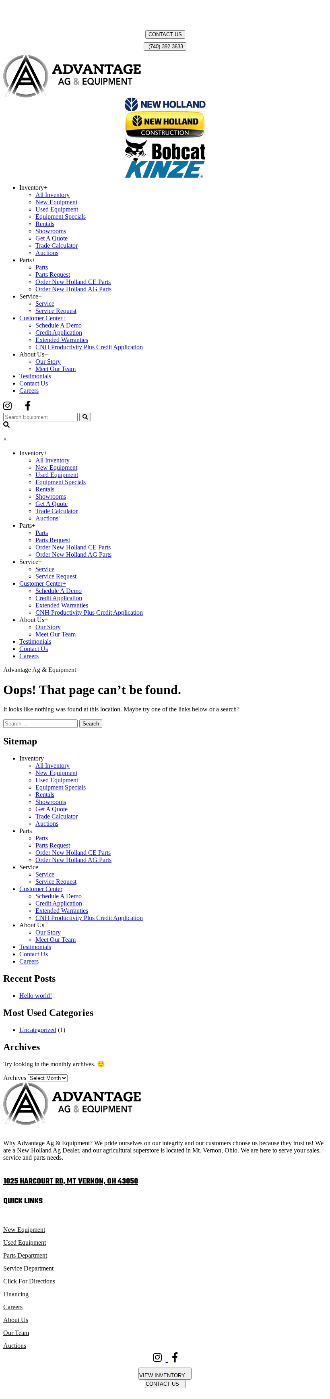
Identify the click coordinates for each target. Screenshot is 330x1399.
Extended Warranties (61, 339)
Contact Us (33, 383)
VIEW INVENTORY (163, 1375)
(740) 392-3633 (165, 47)
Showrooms (50, 231)
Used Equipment (56, 209)
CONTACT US (165, 34)
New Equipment (56, 202)
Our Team (16, 1332)
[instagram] (14, 407)
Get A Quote (51, 238)
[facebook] (33, 407)
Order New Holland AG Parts (73, 289)
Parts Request (52, 274)
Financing (16, 1294)
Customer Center (42, 318)
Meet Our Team (55, 368)
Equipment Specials (60, 216)
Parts (41, 267)
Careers (29, 390)
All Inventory (52, 194)
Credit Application (58, 332)
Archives (14, 1077)
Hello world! (35, 995)
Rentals (44, 223)
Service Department (28, 1268)
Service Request (55, 310)
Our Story (48, 361)
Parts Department (25, 1255)
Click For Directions (29, 1281)
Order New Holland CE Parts (73, 281)
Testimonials (35, 376)
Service (44, 303)
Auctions (46, 252)
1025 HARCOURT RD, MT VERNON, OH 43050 (70, 1182)
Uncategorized (37, 1029)
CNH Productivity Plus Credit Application (89, 347)
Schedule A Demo (58, 325)
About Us (15, 1319)
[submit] (85, 417)
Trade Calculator (56, 245)
